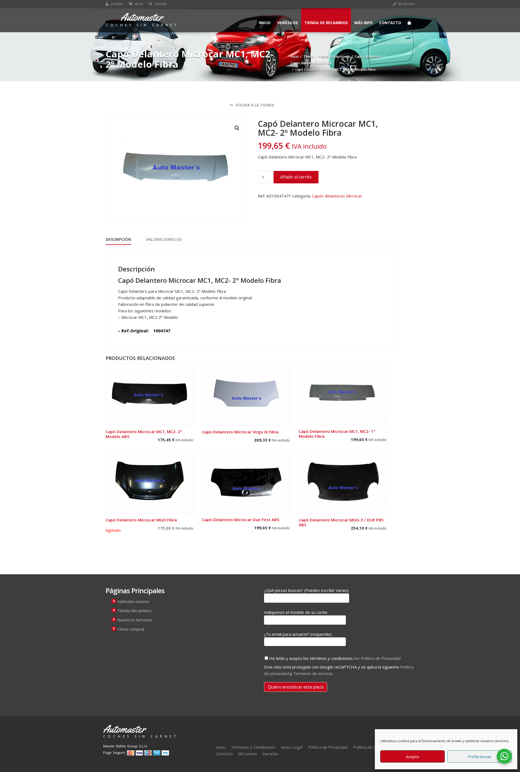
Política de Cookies (370, 747)
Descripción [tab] (118, 239)
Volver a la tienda (254, 105)
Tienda (308, 56)
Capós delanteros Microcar (311, 63)
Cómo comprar (131, 629)
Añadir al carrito (296, 177)
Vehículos (287, 22)
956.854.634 (405, 4)
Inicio (265, 22)
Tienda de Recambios (326, 22)
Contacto (390, 22)
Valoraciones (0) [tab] (164, 239)
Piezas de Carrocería (334, 56)
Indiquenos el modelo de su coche (295, 612)
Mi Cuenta (247, 753)
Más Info (363, 22)
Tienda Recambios (134, 610)
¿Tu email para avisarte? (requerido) (298, 634)
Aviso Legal (291, 747)
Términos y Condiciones (253, 747)
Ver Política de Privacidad (377, 658)
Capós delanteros (368, 56)
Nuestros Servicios (134, 619)
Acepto (412, 756)
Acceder (116, 4)
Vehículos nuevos (133, 601)
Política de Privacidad (327, 747)
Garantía (270, 753)
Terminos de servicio (313, 673)
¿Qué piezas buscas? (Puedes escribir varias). (306, 590)
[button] (237, 128)
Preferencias (480, 756)
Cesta (138, 4)
